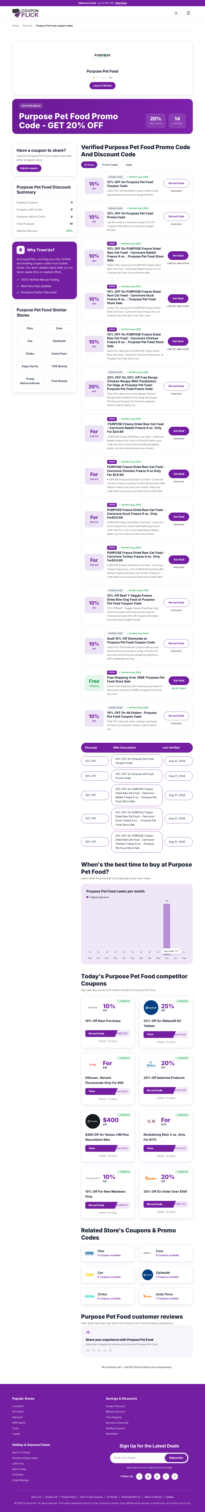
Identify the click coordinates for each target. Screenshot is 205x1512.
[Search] (176, 13)
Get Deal (178, 255)
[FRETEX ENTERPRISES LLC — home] (25, 13)
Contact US (51, 1497)
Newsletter (112, 1433)
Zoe (29, 341)
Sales (129, 164)
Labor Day (18, 1463)
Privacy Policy (68, 1497)
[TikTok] (157, 1476)
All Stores (112, 1497)
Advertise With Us (130, 1497)
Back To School (21, 1452)
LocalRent (18, 1406)
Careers (170, 1497)
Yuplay (16, 1433)
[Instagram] (148, 1476)
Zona (59, 328)
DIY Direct (18, 1411)
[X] (175, 1476)
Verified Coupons (115, 1428)
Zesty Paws (59, 353)
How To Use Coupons (91, 1497)
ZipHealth (59, 341)
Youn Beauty (59, 381)
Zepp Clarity (30, 366)
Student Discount (115, 1406)
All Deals (89, 164)
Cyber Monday (20, 1480)
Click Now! (121, 3)
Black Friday (19, 1469)
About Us (36, 1497)
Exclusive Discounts (117, 1422)
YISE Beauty (59, 366)
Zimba (30, 353)
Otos (30, 328)
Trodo (15, 1428)
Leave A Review (102, 85)
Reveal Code (176, 183)
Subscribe (176, 1457)
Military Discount (115, 1411)
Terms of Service (153, 1497)
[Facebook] (139, 1476)
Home (15, 25)
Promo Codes (110, 164)
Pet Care (27, 25)
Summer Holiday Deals (25, 1458)
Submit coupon (29, 168)
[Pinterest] (166, 1476)
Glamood (17, 1417)
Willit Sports (19, 1422)
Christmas (17, 1474)
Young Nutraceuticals (30, 381)
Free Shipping (113, 1417)
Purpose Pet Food (102, 71)
